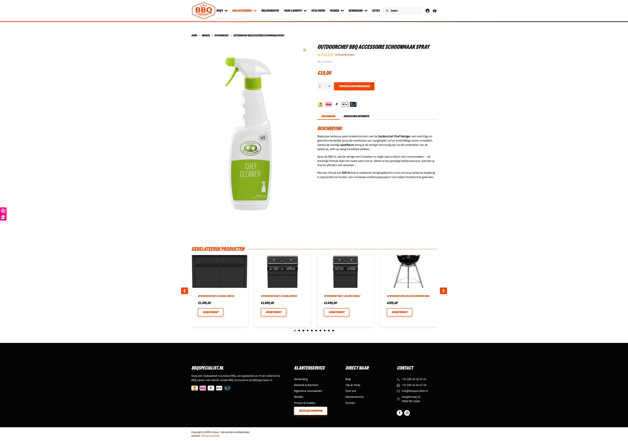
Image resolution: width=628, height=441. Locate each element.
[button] (305, 50)
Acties (376, 11)
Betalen (298, 397)
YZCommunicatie (210, 435)
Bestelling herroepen (310, 410)
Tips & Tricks (352, 385)
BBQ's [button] (220, 11)
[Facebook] (399, 413)
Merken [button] (334, 11)
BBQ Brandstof (270, 11)
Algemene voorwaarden (308, 391)
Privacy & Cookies (304, 403)
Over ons (350, 391)
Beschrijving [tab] (328, 116)
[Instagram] (407, 413)
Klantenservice (354, 397)
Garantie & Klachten (306, 385)
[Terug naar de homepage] (203, 10)
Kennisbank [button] (356, 11)
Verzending (301, 379)
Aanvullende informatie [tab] (356, 116)
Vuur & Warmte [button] (293, 11)
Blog (348, 379)
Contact (350, 403)
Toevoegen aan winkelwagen (354, 86)
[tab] (295, 330)
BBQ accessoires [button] (242, 11)
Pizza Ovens (318, 11)
